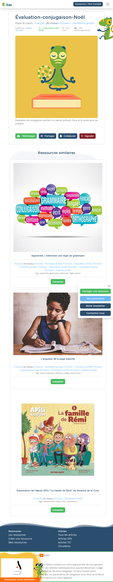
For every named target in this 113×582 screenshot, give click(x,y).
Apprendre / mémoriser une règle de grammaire (57, 256)
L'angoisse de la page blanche (58, 359)
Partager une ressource (95, 291)
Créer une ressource (20, 538)
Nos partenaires (95, 298)
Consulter (58, 281)
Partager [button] (49, 136)
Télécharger (28, 136)
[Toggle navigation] (108, 4)
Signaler (89, 136)
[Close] (109, 285)
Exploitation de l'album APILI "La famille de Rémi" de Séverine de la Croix (58, 491)
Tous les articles (67, 534)
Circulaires (64, 546)
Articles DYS (65, 538)
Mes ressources (18, 542)
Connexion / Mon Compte (88, 4)
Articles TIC (64, 542)
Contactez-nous (95, 313)
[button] (67, 136)
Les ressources (17, 534)
